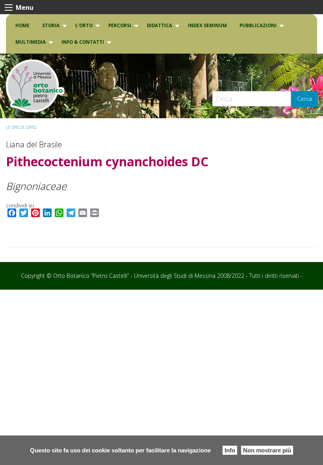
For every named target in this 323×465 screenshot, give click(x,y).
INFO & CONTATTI (82, 42)
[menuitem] (22, 25)
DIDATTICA (159, 25)
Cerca (304, 98)
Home (22, 25)
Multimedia (30, 42)
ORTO (31, 127)
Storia (50, 25)
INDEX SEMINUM (207, 25)
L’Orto (84, 25)
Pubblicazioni (258, 25)
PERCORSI (119, 25)
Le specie (15, 127)
